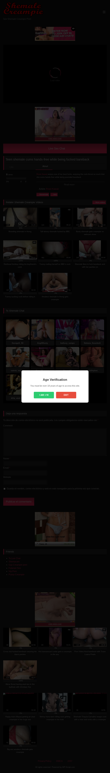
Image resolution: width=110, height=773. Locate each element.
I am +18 (44, 395)
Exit (66, 395)
